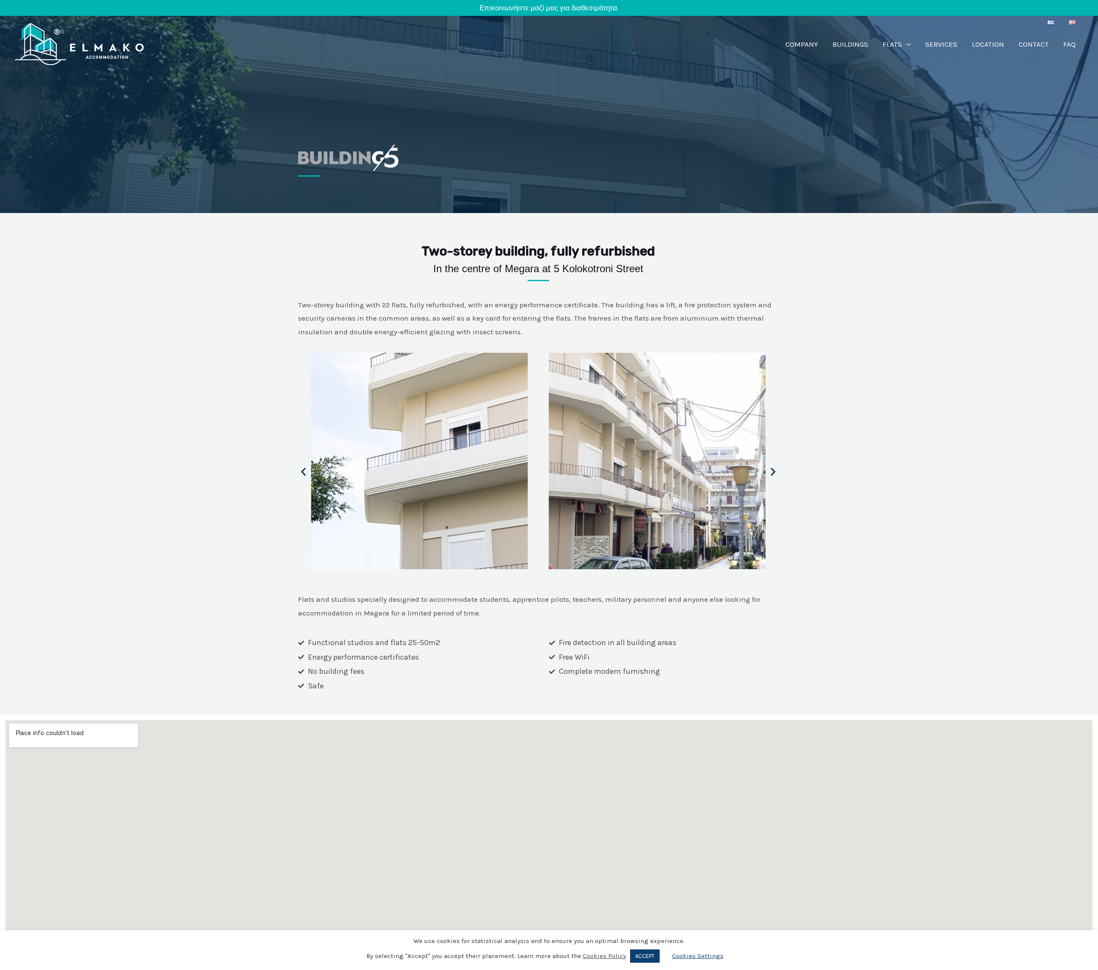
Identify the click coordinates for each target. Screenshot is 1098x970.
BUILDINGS (850, 44)
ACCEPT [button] (645, 956)
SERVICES (941, 44)
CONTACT (1034, 44)
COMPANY (801, 44)
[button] (517, 471)
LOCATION (988, 44)
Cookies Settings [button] (698, 956)
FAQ (1069, 44)
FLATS (892, 44)
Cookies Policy (604, 956)
